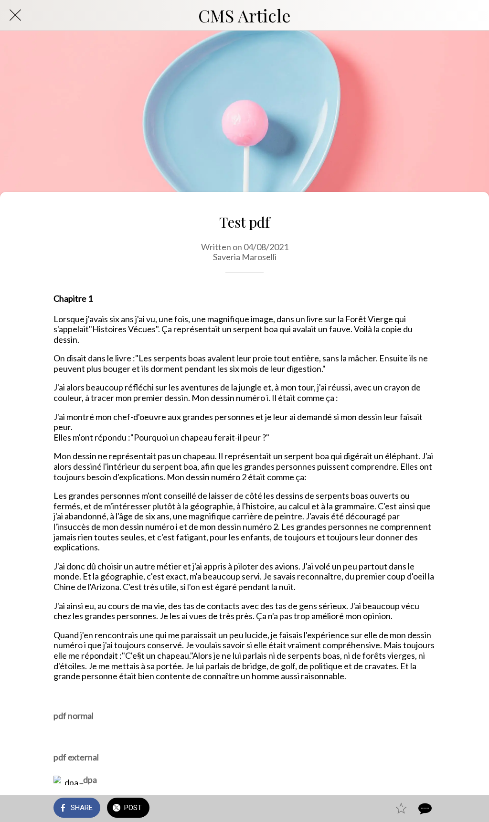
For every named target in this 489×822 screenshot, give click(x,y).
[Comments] (424, 808)
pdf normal (73, 715)
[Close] (15, 15)
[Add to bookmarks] (401, 808)
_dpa (88, 779)
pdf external (76, 757)
